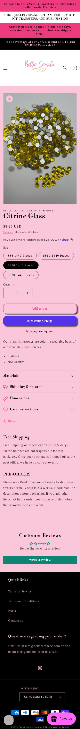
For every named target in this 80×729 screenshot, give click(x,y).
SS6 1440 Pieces (20, 255)
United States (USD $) (38, 696)
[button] (5, 68)
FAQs (12, 610)
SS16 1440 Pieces (21, 265)
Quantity (8, 284)
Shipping (8, 232)
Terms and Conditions (23, 601)
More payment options (40, 331)
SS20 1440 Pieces (21, 275)
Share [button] (12, 421)
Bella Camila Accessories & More (34, 727)
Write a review (40, 559)
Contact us (15, 620)
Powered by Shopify (59, 727)
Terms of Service (20, 591)
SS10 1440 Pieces (56, 255)
